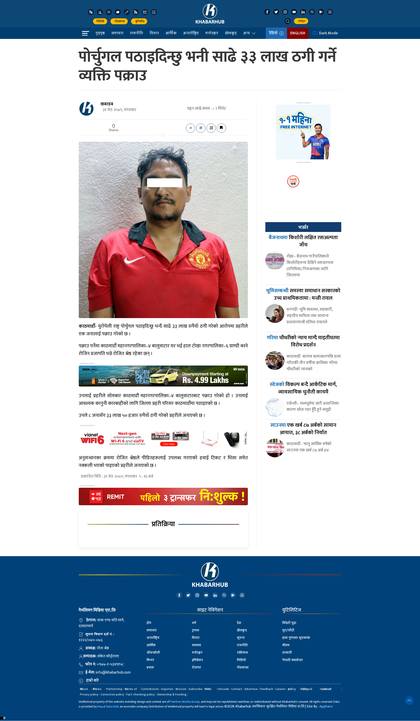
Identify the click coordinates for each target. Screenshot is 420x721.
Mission (180, 688)
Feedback (266, 688)
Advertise (251, 688)
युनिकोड (139, 21)
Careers (280, 688)
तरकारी (287, 653)
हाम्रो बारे (92, 680)
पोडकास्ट (119, 21)
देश (239, 623)
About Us (84, 688)
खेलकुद (231, 33)
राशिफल (242, 653)
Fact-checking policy (140, 694)
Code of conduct (326, 688)
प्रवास (150, 667)
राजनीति (136, 33)
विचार (154, 33)
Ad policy (292, 688)
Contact (236, 688)
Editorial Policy (306, 688)
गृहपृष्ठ (100, 33)
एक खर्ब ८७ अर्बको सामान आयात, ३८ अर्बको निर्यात (303, 429)
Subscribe (195, 688)
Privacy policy (89, 694)
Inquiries (167, 688)
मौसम (285, 645)
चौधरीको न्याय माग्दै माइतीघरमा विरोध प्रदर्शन (303, 341)
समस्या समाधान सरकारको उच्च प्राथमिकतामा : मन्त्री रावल (303, 294)
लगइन (301, 21)
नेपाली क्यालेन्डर (292, 660)
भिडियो (100, 21)
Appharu (326, 706)
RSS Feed (208, 688)
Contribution (150, 688)
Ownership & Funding (172, 694)
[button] (288, 21)
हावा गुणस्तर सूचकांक (296, 638)
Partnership (114, 688)
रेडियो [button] (274, 33)
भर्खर (303, 227)
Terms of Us (131, 688)
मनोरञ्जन (211, 33)
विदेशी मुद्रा (289, 623)
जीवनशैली (153, 653)
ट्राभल (195, 630)
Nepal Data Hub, (108, 706)
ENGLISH (297, 33)
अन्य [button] (246, 33)
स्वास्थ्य (196, 645)
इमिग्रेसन (197, 660)
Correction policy (112, 694)
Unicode (223, 688)
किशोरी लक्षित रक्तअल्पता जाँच (303, 241)
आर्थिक (171, 33)
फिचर (150, 660)
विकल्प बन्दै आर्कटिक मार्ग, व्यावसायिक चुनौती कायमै (303, 388)
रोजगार (196, 667)
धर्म (194, 623)
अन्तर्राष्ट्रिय (191, 33)
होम (149, 623)
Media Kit (97, 688)
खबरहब (106, 104)
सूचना (241, 638)
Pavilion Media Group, (185, 701)
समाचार (117, 33)
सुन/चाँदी (288, 630)
